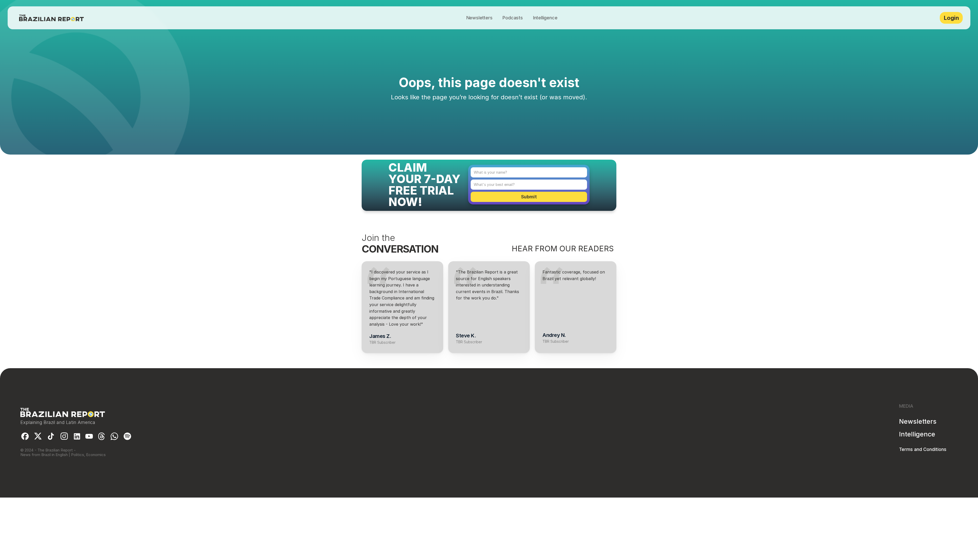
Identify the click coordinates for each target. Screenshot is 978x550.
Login (951, 18)
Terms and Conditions (922, 449)
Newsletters (917, 421)
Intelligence (917, 434)
